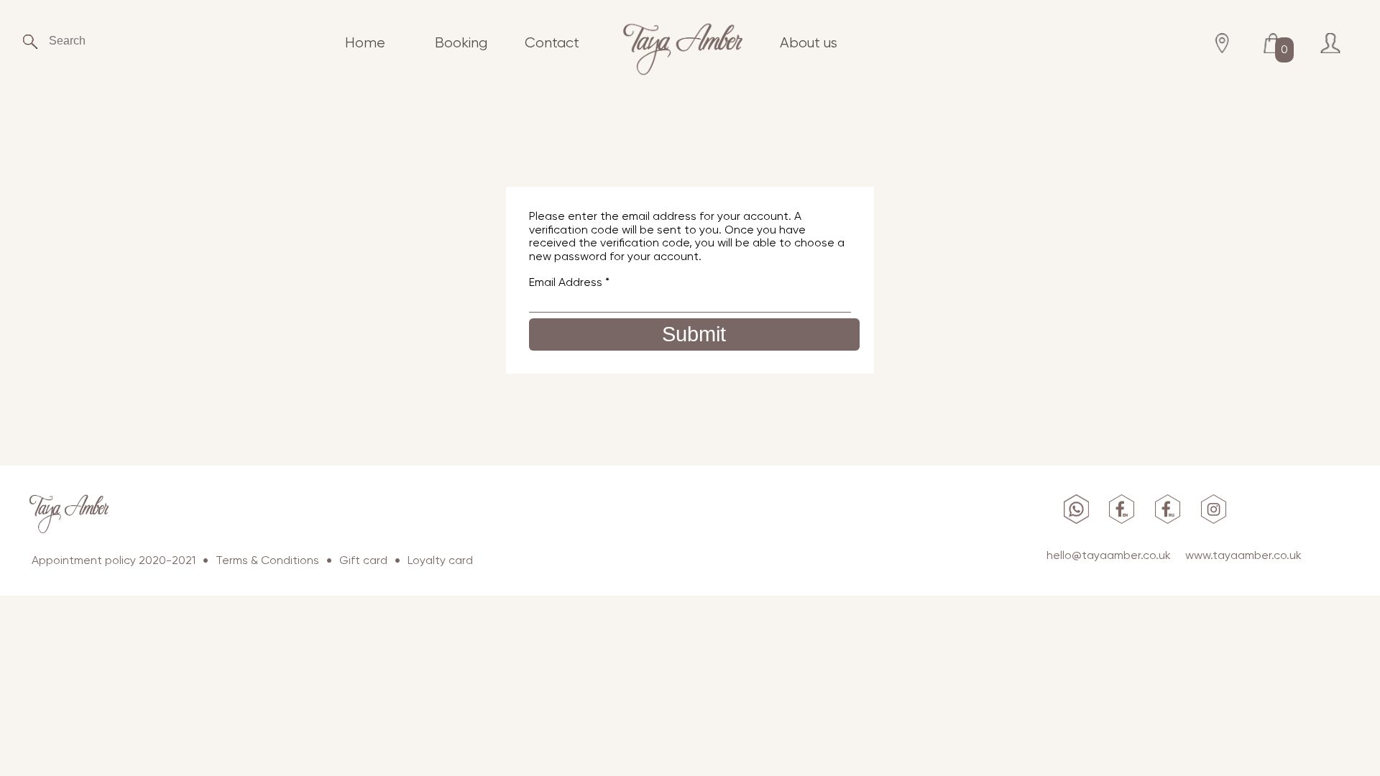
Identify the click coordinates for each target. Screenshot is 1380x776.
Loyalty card (440, 560)
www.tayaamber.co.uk (1243, 555)
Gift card (363, 560)
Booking (461, 42)
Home (365, 42)
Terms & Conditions (267, 560)
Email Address (569, 282)
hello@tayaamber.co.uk (1108, 555)
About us (808, 42)
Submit (694, 334)
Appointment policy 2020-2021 (114, 560)
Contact (552, 42)
